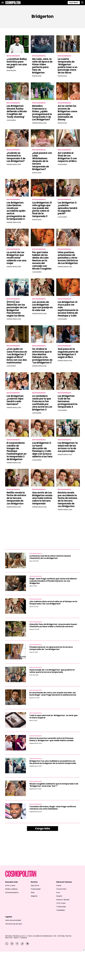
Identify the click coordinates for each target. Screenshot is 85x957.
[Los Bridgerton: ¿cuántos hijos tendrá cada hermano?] (17, 381)
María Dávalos (11, 70)
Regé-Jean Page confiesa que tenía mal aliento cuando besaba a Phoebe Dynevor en (53, 580)
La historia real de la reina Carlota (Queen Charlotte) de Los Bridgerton (50, 557)
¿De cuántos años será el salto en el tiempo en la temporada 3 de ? (53, 602)
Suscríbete (73, 3)
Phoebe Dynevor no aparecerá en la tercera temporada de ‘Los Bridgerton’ (51, 648)
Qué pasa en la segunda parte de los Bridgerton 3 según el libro (68, 353)
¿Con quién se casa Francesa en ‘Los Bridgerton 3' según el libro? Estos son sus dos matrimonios (17, 355)
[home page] (13, 2)
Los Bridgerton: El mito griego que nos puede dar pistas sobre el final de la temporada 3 (42, 209)
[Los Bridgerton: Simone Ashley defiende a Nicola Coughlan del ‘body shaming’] (17, 91)
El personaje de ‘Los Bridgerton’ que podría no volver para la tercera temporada (52, 670)
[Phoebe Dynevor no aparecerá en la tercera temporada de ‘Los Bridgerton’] (15, 651)
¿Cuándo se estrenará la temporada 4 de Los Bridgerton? (16, 157)
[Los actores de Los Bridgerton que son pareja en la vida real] (42, 287)
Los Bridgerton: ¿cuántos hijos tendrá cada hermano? (15, 400)
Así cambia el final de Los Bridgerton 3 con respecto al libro (67, 157)
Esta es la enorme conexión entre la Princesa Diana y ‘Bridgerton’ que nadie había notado (51, 739)
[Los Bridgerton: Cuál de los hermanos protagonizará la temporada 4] (68, 381)
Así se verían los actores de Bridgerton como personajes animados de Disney (67, 112)
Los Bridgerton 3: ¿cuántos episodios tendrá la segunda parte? (67, 208)
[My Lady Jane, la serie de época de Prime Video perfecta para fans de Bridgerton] (42, 44)
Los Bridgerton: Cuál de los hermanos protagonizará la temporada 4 (67, 401)
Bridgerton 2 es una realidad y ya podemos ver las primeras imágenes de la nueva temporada (52, 762)
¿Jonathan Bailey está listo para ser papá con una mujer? (17, 63)
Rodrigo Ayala (36, 76)
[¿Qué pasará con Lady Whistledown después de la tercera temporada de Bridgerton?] (42, 138)
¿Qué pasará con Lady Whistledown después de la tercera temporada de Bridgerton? (42, 161)
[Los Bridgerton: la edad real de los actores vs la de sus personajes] (68, 428)
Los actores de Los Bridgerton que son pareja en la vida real (42, 306)
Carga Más (42, 828)
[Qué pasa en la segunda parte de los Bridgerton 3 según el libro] (68, 334)
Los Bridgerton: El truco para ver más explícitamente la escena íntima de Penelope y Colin (68, 308)
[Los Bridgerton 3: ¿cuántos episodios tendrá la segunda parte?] (68, 188)
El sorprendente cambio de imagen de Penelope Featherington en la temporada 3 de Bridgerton (16, 451)
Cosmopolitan (11, 120)
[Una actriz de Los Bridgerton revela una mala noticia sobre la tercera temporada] (42, 477)
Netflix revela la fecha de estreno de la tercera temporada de (16, 498)
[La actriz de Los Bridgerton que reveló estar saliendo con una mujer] (17, 237)
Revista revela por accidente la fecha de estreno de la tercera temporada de (67, 499)
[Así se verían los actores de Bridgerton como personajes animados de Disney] (68, 91)
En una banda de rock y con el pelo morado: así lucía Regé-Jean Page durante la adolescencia (52, 693)
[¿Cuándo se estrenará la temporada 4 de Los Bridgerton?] (17, 138)
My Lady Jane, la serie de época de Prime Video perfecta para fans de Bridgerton (42, 65)
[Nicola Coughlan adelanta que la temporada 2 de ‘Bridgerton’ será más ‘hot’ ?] (15, 788)
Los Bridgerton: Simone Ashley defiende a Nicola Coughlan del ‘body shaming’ (17, 111)
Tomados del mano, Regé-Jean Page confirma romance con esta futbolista (52, 807)
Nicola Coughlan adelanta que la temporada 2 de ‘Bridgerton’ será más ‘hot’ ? (53, 784)
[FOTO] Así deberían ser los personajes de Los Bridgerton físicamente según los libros (17, 308)
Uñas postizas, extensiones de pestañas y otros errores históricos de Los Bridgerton (68, 258)
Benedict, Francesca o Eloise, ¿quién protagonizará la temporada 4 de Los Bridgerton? (42, 112)
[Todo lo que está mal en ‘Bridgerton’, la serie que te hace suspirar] (15, 720)
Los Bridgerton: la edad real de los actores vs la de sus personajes (68, 447)
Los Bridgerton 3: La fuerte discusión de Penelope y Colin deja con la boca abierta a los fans (42, 449)
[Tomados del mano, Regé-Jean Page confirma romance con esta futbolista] (15, 811)
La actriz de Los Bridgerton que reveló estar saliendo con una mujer (16, 258)
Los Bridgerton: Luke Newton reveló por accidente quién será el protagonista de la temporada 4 (16, 211)
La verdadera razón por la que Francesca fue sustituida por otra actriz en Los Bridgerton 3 (42, 402)
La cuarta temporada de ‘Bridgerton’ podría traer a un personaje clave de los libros (67, 65)
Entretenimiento (13, 56)
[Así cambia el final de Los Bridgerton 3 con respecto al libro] (68, 138)
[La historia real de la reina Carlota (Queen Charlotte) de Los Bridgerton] (15, 560)
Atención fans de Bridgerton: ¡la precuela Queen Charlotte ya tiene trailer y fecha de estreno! (53, 625)
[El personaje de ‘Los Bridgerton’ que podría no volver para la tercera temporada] (15, 674)
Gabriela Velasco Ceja (39, 123)
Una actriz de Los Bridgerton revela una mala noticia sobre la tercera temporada (42, 498)
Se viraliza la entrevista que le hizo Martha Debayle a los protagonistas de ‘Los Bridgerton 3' (42, 355)
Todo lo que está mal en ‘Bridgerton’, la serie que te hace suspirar (53, 716)
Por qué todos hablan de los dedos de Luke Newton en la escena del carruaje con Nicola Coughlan (41, 260)
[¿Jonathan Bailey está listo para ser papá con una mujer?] (17, 44)
